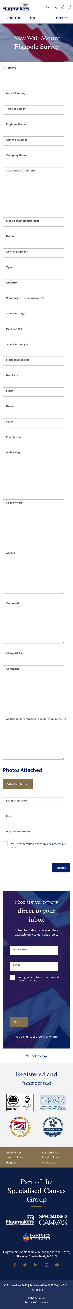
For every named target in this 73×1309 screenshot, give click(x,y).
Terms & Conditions (37, 1302)
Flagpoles (12, 1162)
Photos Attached (22, 770)
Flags (32, 18)
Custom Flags (50, 1152)
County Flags (13, 1152)
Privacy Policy (36, 1297)
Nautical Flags (51, 1157)
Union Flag (14, 18)
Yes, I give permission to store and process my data (38, 845)
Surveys (11, 67)
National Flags (15, 1157)
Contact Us (49, 1162)
